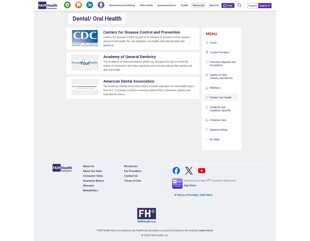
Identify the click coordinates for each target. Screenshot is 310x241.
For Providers (132, 171)
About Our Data (92, 171)
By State (214, 139)
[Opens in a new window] (176, 170)
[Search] (239, 5)
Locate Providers (219, 52)
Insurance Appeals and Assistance (223, 63)
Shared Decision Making (122, 5)
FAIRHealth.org (146, 221)
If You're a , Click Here (193, 194)
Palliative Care (218, 120)
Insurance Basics (93, 180)
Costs (213, 42)
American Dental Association (128, 81)
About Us (214, 5)
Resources (131, 166)
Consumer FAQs (93, 175)
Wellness (215, 87)
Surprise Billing (218, 129)
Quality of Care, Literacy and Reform (221, 76)
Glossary (88, 185)
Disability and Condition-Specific (220, 109)
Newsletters (90, 190)
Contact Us (131, 175)
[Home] (48, 5)
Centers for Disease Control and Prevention (141, 32)
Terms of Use (132, 180)
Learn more (206, 230)
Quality (184, 5)
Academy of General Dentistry (129, 57)
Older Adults (146, 5)
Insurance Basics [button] (167, 5)
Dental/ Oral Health (220, 97)
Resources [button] (198, 5)
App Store (190, 185)
